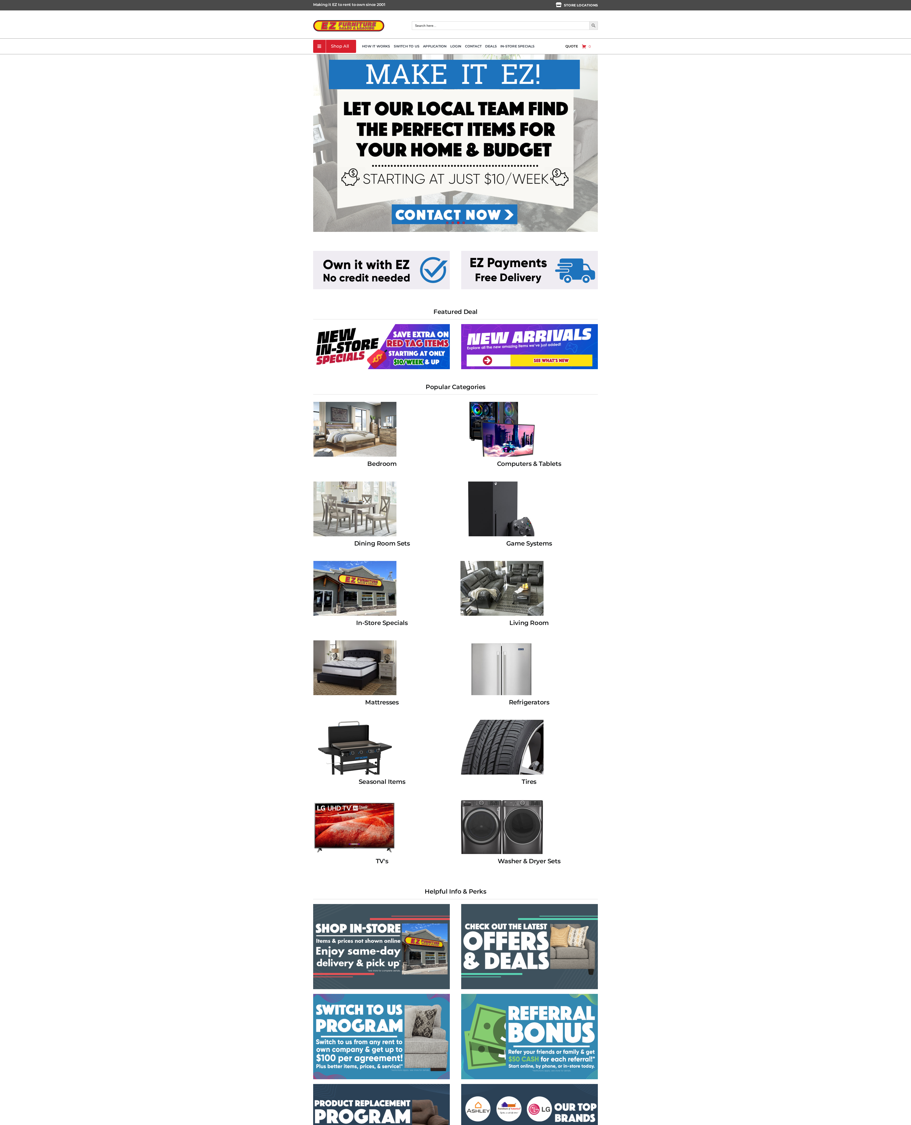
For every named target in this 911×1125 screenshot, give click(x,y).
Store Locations (581, 5)
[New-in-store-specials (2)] (381, 326)
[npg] (381, 1086)
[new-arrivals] (529, 326)
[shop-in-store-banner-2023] (381, 906)
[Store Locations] (559, 4)
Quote (571, 46)
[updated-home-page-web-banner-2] (529, 252)
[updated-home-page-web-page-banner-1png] (381, 252)
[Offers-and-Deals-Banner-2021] (529, 906)
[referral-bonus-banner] (529, 995)
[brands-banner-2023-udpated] (529, 1086)
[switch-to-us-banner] (381, 995)
